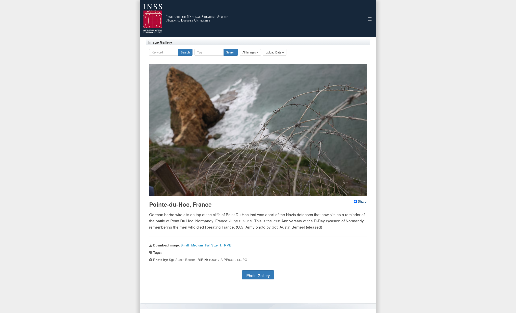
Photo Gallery (258, 275)
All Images (249, 52)
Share (362, 201)
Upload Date (273, 52)
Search (185, 52)
